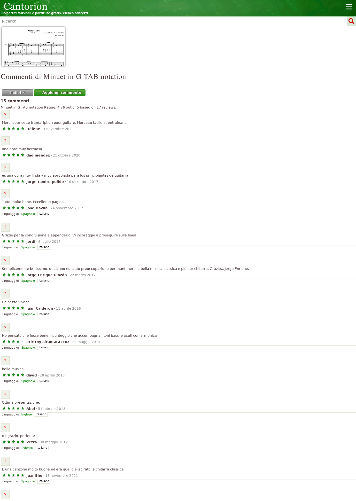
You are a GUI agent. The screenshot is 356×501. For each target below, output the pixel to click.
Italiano (44, 213)
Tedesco (27, 448)
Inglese (26, 414)
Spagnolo (28, 214)
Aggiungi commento (61, 92)
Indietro (18, 92)
